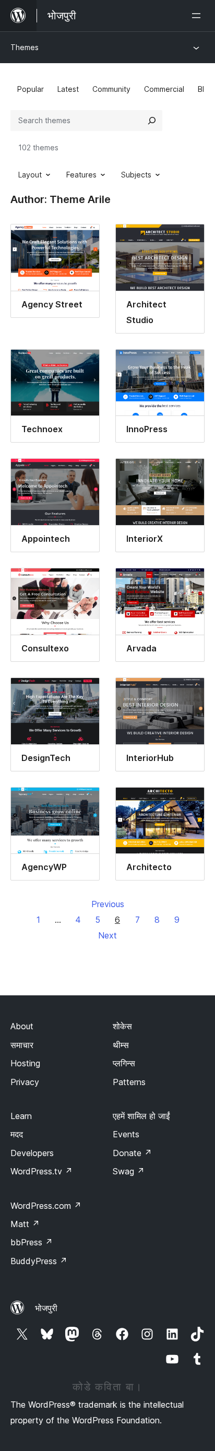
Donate (132, 1153)
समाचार (21, 1045)
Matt (25, 1224)
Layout (30, 174)
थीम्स (121, 1045)
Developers (32, 1153)
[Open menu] (198, 15)
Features (81, 174)
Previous (107, 904)
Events (126, 1134)
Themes (24, 47)
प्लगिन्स (124, 1063)
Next (107, 935)
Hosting (25, 1063)
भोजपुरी (46, 1308)
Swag (129, 1171)
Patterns (129, 1082)
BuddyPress (38, 1261)
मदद (16, 1134)
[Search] (151, 120)
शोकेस (122, 1026)
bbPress (31, 1242)
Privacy (24, 1082)
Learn (21, 1116)
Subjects (136, 174)
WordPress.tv (41, 1171)
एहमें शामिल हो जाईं (141, 1116)
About (21, 1026)
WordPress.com (45, 1205)
